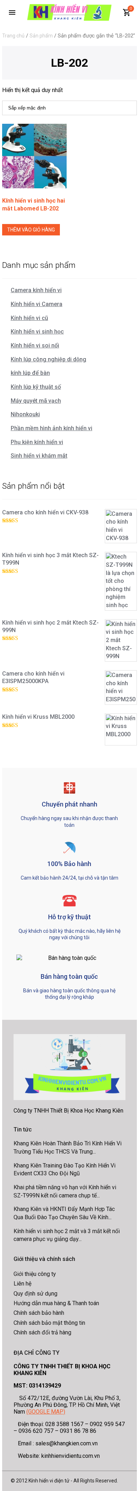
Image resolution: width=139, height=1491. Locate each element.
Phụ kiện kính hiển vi (37, 442)
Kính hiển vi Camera (36, 304)
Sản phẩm (41, 36)
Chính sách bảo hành (39, 1312)
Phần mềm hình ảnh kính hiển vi (51, 428)
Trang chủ (13, 36)
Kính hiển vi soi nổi (35, 345)
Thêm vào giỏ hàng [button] (31, 230)
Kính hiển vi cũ (29, 318)
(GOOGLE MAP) (45, 1411)
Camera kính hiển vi (36, 290)
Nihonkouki (25, 414)
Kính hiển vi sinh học (37, 331)
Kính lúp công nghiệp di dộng (48, 359)
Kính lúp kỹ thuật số (36, 386)
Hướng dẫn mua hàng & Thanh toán (56, 1303)
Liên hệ (22, 1283)
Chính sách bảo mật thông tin (49, 1322)
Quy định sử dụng (35, 1293)
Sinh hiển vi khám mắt (39, 455)
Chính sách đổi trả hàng (42, 1332)
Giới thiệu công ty (35, 1274)
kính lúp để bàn (30, 373)
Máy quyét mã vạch (36, 400)
